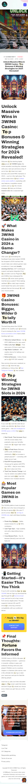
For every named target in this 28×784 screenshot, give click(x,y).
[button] (25, 4)
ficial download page (12, 597)
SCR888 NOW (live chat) (14, 732)
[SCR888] (4, 4)
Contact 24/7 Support (14, 626)
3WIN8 (20, 56)
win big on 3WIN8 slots (12, 514)
